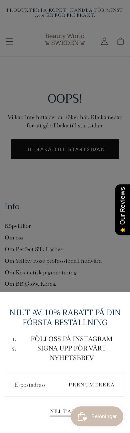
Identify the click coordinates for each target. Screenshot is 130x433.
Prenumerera (92, 385)
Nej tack (65, 411)
